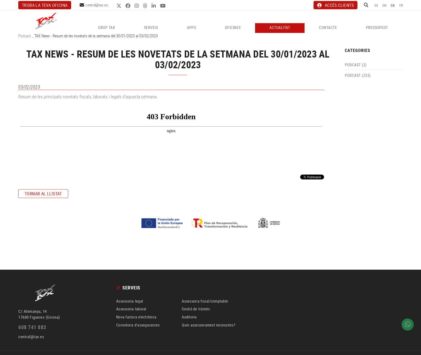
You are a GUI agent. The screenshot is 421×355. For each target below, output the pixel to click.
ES (376, 5)
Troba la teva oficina (44, 5)
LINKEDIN (154, 5)
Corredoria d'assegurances (138, 325)
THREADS (146, 5)
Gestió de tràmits (196, 309)
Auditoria (189, 317)
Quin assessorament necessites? (208, 325)
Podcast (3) (356, 65)
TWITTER (119, 5)
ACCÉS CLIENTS (339, 5)
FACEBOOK (128, 5)
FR (401, 5)
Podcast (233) (358, 75)
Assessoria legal (129, 301)
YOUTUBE (163, 5)
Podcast (24, 36)
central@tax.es (97, 4)
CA (393, 5)
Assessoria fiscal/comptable (205, 301)
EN (385, 5)
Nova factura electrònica (136, 317)
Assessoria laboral (131, 309)
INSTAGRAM (137, 5)
